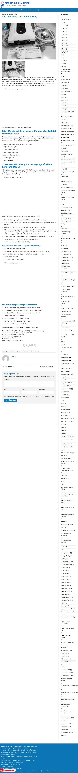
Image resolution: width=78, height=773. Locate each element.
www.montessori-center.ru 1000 (66, 705)
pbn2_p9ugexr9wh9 (66, 436)
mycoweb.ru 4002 (66, 389)
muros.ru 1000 (65, 386)
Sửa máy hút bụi (65, 582)
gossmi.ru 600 (65, 254)
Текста (63, 735)
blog (62, 120)
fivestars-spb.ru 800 (66, 229)
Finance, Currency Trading (66, 223)
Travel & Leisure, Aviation (68, 612)
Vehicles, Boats (65, 659)
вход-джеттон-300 (66, 727)
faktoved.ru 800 (65, 210)
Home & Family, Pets (67, 308)
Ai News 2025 (64, 79)
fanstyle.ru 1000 (65, 213)
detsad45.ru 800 (65, 181)
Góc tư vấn (20, 10)
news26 (63, 406)
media (62, 380)
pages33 (63, 433)
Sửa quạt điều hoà (66, 600)
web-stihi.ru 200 (65, 670)
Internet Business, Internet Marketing (66, 329)
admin (17, 21)
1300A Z (63, 37)
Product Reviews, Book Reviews (67, 462)
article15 (63, 103)
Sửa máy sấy (64, 594)
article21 (63, 106)
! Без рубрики (65, 19)
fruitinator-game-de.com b (68, 239)
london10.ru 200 (65, 371)
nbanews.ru (64, 397)
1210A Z (63, 31)
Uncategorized (65, 650)
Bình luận (7, 379)
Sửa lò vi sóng (65, 573)
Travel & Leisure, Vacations (65, 636)
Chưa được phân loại (67, 154)
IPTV (62, 344)
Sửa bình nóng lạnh (12, 14)
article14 (63, 100)
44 (61, 58)
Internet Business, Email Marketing (68, 322)
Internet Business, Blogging (66, 315)
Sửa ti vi (63, 603)
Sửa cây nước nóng (66, 565)
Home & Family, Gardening (65, 291)
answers (63, 88)
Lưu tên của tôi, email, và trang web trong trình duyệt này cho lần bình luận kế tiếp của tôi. (30, 396)
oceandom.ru (65, 409)
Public (62, 475)
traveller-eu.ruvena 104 (67, 642)
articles (63, 109)
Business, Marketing (66, 134)
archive (63, 94)
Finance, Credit (65, 219)
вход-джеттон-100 (66, 724)
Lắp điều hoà (64, 354)
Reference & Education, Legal (67, 509)
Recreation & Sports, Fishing (67, 488)
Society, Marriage (66, 556)
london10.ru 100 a (66, 368)
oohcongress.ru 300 (66, 418)
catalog (63, 148)
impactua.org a (65, 311)
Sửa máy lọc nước (66, 588)
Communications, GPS (67, 159)
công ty (63, 169)
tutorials (63, 647)
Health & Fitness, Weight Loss (68, 281)
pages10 (63, 430)
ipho (62, 342)
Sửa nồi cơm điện (66, 597)
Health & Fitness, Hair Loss (67, 274)
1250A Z (63, 34)
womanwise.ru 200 (66, 673)
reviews (63, 521)
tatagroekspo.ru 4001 (67, 609)
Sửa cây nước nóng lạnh (47, 367)
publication (64, 478)
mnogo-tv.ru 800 (65, 383)
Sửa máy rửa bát (10, 367)
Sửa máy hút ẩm (65, 579)
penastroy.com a (66, 444)
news (62, 403)
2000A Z (63, 46)
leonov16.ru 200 (65, 357)
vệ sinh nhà (64, 653)
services (63, 547)
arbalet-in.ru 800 (65, 91)
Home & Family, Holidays (68, 296)
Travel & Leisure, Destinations (65, 623)
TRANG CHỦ (4, 10)
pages (62, 427)
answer (63, 85)
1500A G (63, 43)
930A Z (63, 76)
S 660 (62, 527)
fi (61, 216)
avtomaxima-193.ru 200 (67, 112)
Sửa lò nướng (65, 570)
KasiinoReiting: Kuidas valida (67, 348)
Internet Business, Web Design (67, 336)
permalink (36, 351)
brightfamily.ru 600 (66, 128)
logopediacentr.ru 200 (67, 363)
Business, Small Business (68, 140)
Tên (5, 389)
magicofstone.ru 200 (67, 374)
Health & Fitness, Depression (66, 267)
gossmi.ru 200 (65, 251)
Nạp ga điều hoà (65, 392)
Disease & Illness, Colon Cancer (67, 198)
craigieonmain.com (66, 172)
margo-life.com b (66, 377)
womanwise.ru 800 (66, 676)
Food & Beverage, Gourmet (66, 233)
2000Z (62, 49)
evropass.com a (65, 207)
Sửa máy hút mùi (66, 585)
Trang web (42, 389)
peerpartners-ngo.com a (68, 439)
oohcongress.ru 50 (66, 421)
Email (23, 389)
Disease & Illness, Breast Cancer (68, 191)
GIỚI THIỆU (44, 10)
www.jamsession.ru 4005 (68, 699)
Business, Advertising (67, 131)
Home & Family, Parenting (65, 302)
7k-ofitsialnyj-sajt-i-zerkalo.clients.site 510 (67, 70)
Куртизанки (64, 729)
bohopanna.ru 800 (66, 125)
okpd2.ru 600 (64, 415)
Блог (62, 721)
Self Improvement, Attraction (66, 534)
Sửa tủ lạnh (64, 606)
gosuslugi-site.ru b (66, 260)
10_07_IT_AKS (64, 25)
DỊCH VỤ (12, 10)
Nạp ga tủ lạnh (65, 395)
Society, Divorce (65, 553)
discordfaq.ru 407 (66, 187)
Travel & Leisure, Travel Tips (67, 629)
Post (62, 455)
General (63, 245)
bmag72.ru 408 (65, 123)
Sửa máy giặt (64, 576)
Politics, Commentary (67, 453)
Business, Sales (65, 137)
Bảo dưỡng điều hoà (67, 117)
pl (61, 450)
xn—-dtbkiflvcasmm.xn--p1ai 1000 (68, 712)
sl (61, 550)
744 (62, 67)
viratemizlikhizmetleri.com (68, 662)
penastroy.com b (66, 447)
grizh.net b (64, 263)
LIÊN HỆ (36, 10)
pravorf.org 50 (65, 458)
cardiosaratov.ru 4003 (67, 145)
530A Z (63, 61)
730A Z (63, 64)
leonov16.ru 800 (65, 360)
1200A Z (63, 28)
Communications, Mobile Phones (68, 163)
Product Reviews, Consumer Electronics (67, 469)
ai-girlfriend (64, 82)
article (62, 97)
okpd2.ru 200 (64, 412)
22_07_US (63, 52)
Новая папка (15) (66, 732)
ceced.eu (63, 151)
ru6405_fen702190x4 (67, 524)
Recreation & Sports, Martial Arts (67, 495)
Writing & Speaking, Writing (66, 679)
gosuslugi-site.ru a (66, 257)
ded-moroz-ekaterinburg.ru (65, 176)
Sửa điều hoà (64, 567)
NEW (62, 400)
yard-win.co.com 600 (67, 718)
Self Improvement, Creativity (66, 541)
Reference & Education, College (67, 502)
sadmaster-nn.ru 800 (67, 530)
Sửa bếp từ (64, 559)
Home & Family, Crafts (67, 287)
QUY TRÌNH (29, 10)
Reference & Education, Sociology (67, 515)
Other (62, 424)
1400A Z (63, 40)
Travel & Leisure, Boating (68, 617)
